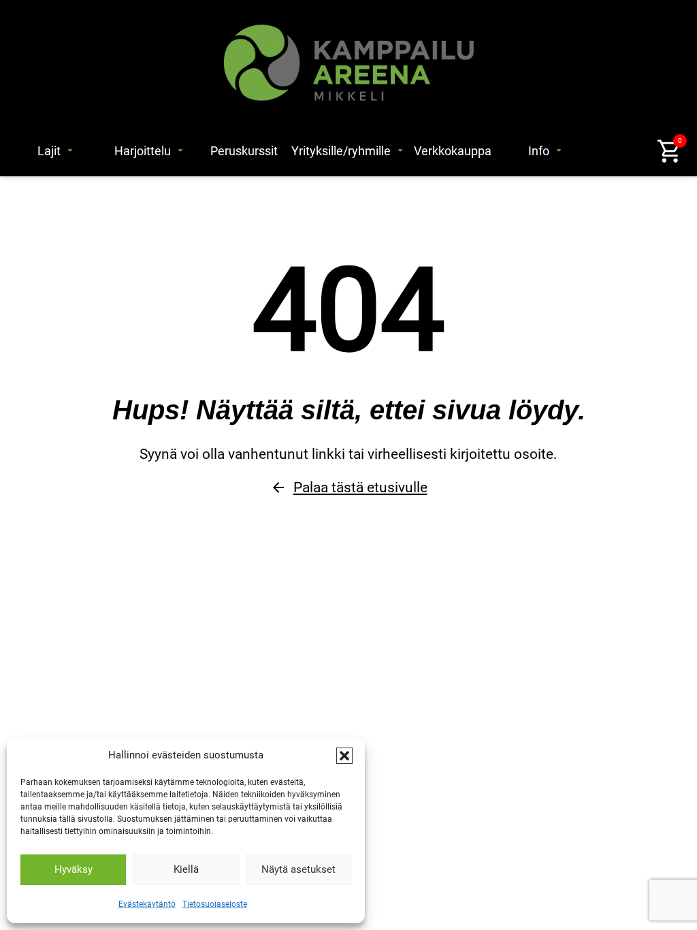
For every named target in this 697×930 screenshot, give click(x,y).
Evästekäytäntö (147, 904)
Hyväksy (73, 869)
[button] (344, 756)
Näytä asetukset (298, 869)
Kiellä (186, 869)
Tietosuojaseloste (214, 904)
